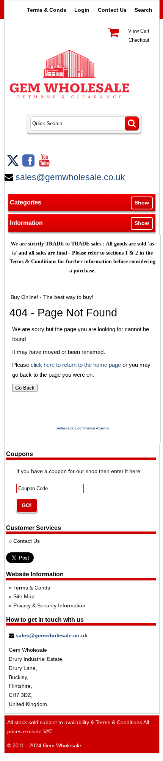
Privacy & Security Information (49, 605)
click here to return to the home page (76, 365)
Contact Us (112, 10)
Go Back (24, 388)
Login (81, 10)
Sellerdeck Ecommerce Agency (82, 428)
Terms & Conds (46, 10)
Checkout (139, 40)
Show (142, 203)
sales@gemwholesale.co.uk (70, 177)
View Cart (138, 31)
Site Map (23, 596)
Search (143, 10)
